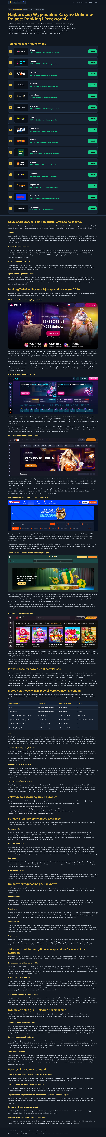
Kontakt (95, 2)
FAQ (86, 2)
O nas (90, 2)
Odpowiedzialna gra (48, 1133)
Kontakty (19, 1133)
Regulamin (39, 1133)
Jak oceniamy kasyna (62, 1133)
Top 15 (73, 2)
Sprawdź (92, 51)
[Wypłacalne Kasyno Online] (17, 2)
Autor (9, 1133)
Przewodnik (80, 2)
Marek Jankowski (17, 9)
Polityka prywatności (29, 1133)
